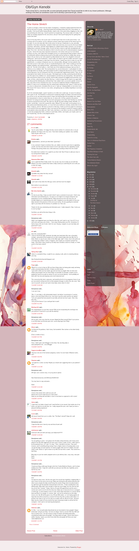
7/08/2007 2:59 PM (36, 156)
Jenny (33, 402)
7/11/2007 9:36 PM (36, 248)
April (92, 210)
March (92, 213)
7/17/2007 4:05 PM (36, 410)
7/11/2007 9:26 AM (36, 228)
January (93, 217)
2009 (90, 182)
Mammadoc (90, 98)
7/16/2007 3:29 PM (36, 398)
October (93, 193)
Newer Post (31, 531)
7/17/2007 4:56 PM (36, 418)
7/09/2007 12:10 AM (36, 175)
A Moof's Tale (91, 115)
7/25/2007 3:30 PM (36, 472)
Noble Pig (89, 126)
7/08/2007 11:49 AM (36, 135)
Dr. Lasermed (90, 70)
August (93, 196)
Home (55, 531)
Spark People (91, 283)
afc (32, 231)
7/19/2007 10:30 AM (36, 435)
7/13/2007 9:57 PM (36, 337)
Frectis (89, 81)
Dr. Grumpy (90, 68)
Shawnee (34, 360)
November (94, 191)
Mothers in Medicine (92, 118)
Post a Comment (34, 524)
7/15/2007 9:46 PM (36, 357)
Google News (90, 272)
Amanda (33, 171)
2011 (90, 177)
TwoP (88, 275)
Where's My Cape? (92, 165)
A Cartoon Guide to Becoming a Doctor (97, 48)
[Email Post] (48, 117)
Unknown (34, 507)
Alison (33, 327)
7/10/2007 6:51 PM (36, 187)
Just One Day (91, 93)
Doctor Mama (91, 65)
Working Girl (35, 307)
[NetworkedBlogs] (93, 231)
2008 (90, 184)
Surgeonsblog (91, 135)
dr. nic (33, 127)
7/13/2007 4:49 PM (36, 323)
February (93, 215)
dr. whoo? (100, 29)
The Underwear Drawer (93, 163)
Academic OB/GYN (92, 54)
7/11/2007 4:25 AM (36, 214)
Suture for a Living (92, 137)
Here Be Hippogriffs (92, 87)
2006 (90, 221)
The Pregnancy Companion (94, 149)
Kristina (33, 139)
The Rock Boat (91, 277)
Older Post (79, 531)
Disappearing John (92, 62)
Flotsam (89, 79)
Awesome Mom (35, 159)
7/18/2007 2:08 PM (36, 426)
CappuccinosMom (36, 350)
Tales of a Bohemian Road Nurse (96, 140)
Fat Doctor (90, 76)
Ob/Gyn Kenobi (38, 7)
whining (40, 119)
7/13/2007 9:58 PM (36, 347)
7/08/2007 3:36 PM (36, 167)
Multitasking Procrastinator (94, 121)
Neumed (89, 123)
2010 (90, 179)
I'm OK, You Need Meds (93, 90)
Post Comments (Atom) (58, 535)
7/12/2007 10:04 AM (36, 261)
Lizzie (33, 414)
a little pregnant (91, 51)
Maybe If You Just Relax (94, 101)
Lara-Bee (89, 95)
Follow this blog (93, 234)
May (92, 208)
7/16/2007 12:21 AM (36, 366)
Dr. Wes (89, 73)
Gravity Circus (91, 84)
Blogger (79, 547)
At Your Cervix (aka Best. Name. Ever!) (98, 56)
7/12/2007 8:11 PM (36, 303)
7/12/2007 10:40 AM (36, 285)
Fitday (89, 280)
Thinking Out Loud (92, 154)
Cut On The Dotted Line (93, 59)
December (94, 189)
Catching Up (93, 200)
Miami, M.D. (90, 109)
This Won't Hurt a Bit (93, 157)
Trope (33, 265)
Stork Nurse (90, 132)
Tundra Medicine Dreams (94, 160)
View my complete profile (94, 39)
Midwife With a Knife (92, 112)
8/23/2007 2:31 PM (36, 521)
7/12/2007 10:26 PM (36, 313)
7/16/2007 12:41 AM (36, 387)
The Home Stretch (95, 203)
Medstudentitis (91, 107)
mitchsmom (34, 430)
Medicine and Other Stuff (94, 104)
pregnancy (34, 119)
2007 (90, 186)
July (92, 198)
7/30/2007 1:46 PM (36, 504)
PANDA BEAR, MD (92, 129)
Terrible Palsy (91, 143)
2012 (90, 174)
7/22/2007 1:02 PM (36, 460)
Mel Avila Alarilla (36, 191)
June (92, 206)
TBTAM (89, 146)
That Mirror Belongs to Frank (95, 151)
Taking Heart (35, 251)
